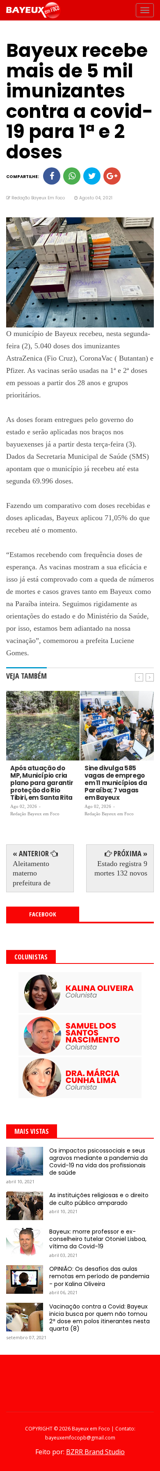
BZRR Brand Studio (95, 1451)
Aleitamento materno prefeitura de (31, 873)
